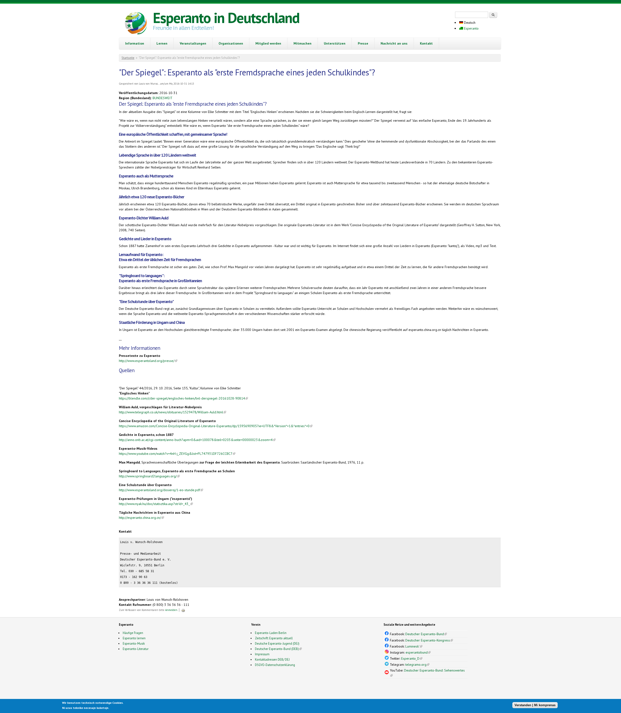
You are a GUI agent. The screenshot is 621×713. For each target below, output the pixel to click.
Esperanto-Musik (134, 643)
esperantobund (418, 652)
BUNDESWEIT (162, 98)
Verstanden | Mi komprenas (535, 705)
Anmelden (171, 610)
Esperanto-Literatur (135, 649)
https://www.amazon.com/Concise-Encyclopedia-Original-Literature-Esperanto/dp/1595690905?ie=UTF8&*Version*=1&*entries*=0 (215, 426)
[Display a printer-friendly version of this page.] (183, 610)
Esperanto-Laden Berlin (270, 633)
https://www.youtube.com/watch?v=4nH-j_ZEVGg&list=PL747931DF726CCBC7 (177, 453)
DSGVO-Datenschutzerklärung (275, 665)
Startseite (128, 58)
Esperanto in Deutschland (226, 17)
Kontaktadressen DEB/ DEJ (272, 659)
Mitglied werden (268, 43)
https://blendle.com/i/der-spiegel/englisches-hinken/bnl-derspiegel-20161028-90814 (183, 398)
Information (134, 43)
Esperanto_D (411, 658)
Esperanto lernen (134, 638)
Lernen (161, 43)
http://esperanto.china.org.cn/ (141, 517)
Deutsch (469, 22)
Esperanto (471, 28)
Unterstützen (334, 43)
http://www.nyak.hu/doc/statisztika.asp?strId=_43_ (156, 504)
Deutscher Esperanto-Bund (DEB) (277, 649)
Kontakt (426, 43)
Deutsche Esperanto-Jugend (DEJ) (277, 643)
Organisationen (231, 43)
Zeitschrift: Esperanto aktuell (274, 638)
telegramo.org (417, 664)
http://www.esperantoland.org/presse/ (148, 361)
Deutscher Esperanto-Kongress (429, 640)
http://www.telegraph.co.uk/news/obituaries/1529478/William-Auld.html (172, 412)
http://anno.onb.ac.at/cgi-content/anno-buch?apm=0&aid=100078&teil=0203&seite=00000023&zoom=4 (197, 440)
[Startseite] (136, 24)
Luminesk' (413, 646)
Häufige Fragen (133, 633)
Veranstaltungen (193, 43)
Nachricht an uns (394, 43)
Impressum (262, 654)
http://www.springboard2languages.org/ (149, 476)
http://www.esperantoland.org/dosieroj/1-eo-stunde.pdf (161, 490)
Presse (363, 43)
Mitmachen (302, 43)
